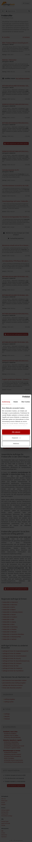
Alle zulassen (16, 432)
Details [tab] (16, 402)
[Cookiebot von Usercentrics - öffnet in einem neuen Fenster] (22, 397)
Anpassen (15, 437)
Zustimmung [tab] (6, 402)
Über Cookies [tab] (25, 402)
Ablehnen (16, 443)
